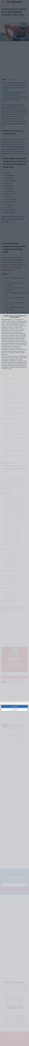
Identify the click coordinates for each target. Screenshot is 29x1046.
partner (12, 319)
